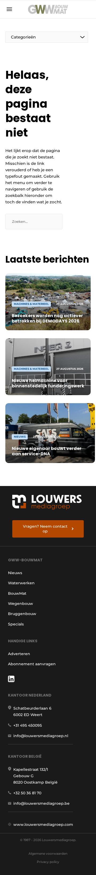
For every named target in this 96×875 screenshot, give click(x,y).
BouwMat (17, 593)
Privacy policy (48, 862)
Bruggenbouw (22, 613)
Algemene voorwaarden (48, 853)
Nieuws (15, 572)
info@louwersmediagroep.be (41, 803)
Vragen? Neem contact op (45, 529)
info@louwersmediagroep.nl (40, 735)
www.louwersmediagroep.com (43, 824)
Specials (16, 624)
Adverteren (19, 653)
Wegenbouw (20, 603)
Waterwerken (21, 583)
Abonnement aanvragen (32, 664)
